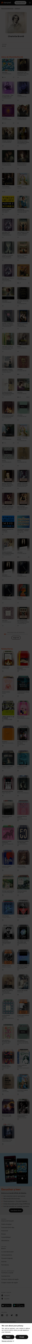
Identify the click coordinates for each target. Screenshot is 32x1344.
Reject (8, 1337)
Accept (21, 1337)
